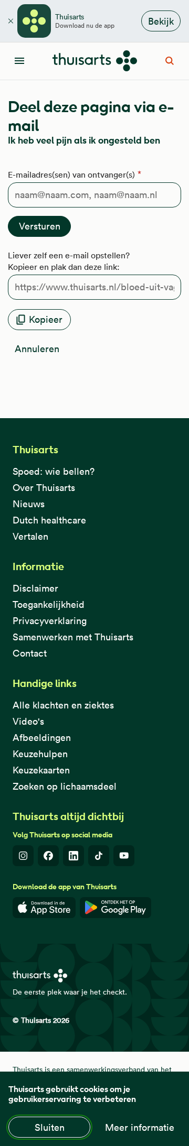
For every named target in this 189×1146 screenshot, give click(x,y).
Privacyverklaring (50, 621)
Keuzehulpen (40, 754)
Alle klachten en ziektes (63, 705)
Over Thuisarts (44, 488)
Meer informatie (139, 1127)
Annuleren (37, 349)
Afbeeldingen (42, 738)
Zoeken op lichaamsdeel (65, 786)
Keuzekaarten (41, 770)
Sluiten (50, 1127)
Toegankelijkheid (49, 604)
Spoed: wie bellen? (53, 471)
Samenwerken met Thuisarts (73, 637)
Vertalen (30, 536)
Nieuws (29, 504)
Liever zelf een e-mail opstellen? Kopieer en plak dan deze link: (69, 261)
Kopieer (45, 319)
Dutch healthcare (49, 520)
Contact (30, 653)
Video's (28, 721)
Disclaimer (35, 588)
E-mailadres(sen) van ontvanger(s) (71, 174)
